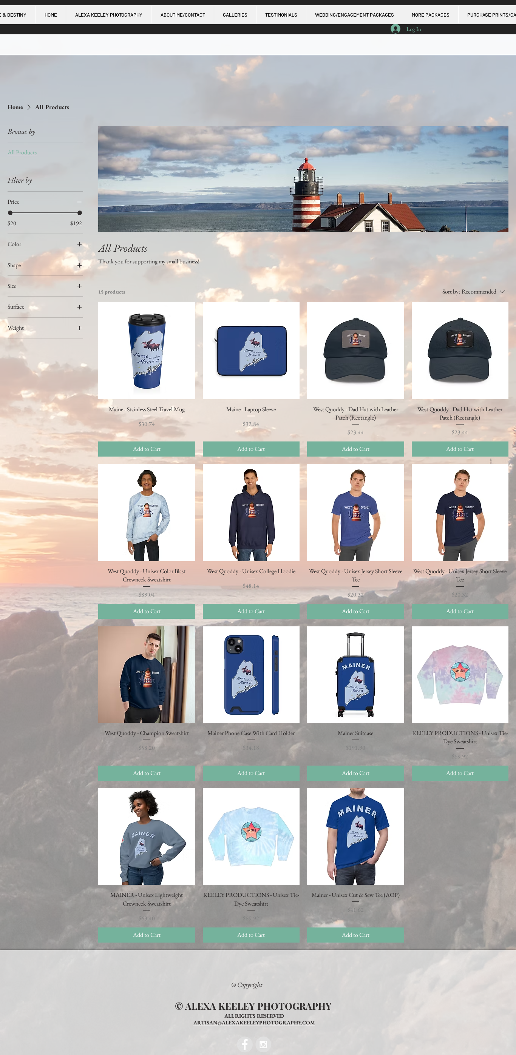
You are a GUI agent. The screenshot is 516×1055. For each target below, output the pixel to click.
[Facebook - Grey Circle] (245, 1044)
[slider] (10, 212)
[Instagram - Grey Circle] (263, 1044)
